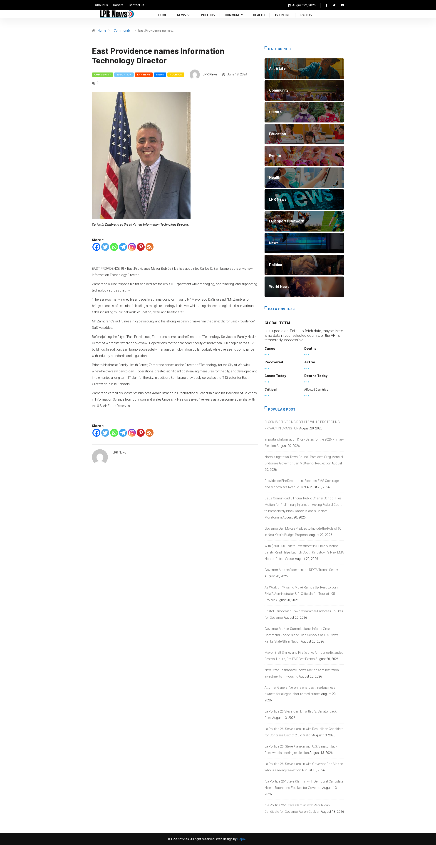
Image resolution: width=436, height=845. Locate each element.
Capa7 (242, 839)
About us (101, 5)
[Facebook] (326, 5)
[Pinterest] (141, 247)
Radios (306, 15)
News (181, 15)
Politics (208, 15)
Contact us (136, 5)
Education (123, 74)
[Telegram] (123, 247)
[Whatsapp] (114, 247)
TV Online (282, 15)
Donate (118, 5)
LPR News (144, 74)
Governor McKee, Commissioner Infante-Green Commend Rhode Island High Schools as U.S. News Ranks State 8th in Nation (302, 635)
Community (234, 15)
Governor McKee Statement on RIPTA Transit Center (301, 570)
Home (162, 15)
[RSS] (150, 247)
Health (259, 15)
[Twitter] (334, 5)
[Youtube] (342, 5)
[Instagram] (132, 247)
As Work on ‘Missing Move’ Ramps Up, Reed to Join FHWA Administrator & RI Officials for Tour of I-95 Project (301, 594)
